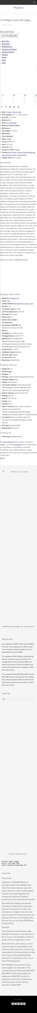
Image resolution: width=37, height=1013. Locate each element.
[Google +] (18, 1004)
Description (6, 44)
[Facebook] (15, 1004)
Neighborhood (7, 47)
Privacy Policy (18, 999)
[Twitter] (13, 1004)
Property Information (9, 49)
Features (5, 55)
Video (4, 60)
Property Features (8, 52)
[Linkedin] (21, 1004)
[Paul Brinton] (18, 8)
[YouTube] (24, 1004)
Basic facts (5, 41)
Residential (7, 32)
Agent (4, 63)
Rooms (4, 57)
